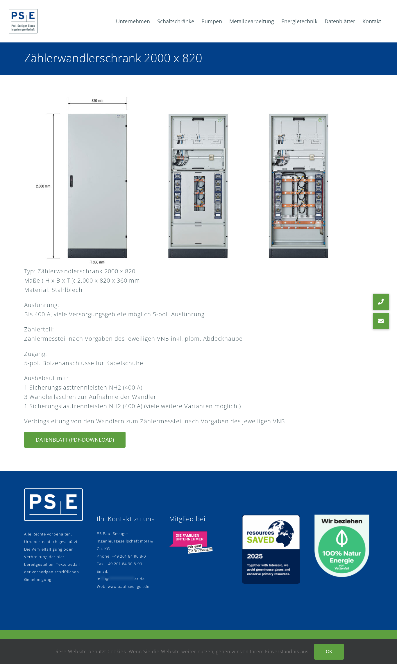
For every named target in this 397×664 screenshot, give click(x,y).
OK (329, 651)
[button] (381, 321)
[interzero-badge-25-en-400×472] (271, 517)
